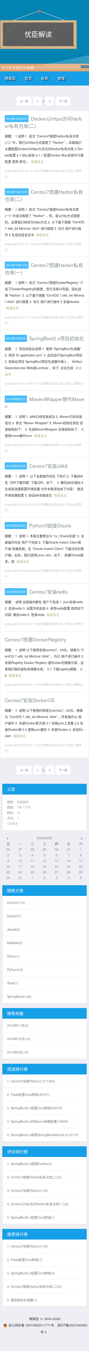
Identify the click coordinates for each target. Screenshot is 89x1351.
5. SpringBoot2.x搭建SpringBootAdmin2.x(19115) (42, 1134)
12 (18, 812)
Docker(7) (14, 916)
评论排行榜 (17, 1151)
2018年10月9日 (16, 338)
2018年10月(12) (18, 1038)
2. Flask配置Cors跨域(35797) (28, 1094)
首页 (28, 78)
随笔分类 (15, 890)
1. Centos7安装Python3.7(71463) (31, 1081)
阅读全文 (37, 161)
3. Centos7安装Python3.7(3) (27, 1190)
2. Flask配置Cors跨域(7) (24, 1259)
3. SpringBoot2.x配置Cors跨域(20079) (34, 1108)
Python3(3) (15, 969)
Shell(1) (12, 983)
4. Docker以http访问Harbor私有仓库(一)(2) (37, 1204)
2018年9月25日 (16, 466)
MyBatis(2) (15, 942)
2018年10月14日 (16, 119)
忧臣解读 (38, 34)
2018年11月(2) (18, 1025)
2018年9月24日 (16, 525)
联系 (44, 78)
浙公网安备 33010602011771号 (31, 1325)
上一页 (24, 101)
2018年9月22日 (16, 592)
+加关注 (12, 823)
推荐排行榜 (17, 1234)
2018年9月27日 (16, 399)
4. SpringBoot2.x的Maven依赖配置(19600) (37, 1121)
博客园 (10, 78)
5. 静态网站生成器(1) (22, 1300)
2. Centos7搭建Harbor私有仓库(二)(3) (34, 1177)
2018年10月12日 (16, 192)
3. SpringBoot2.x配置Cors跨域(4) (31, 1273)
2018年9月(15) (18, 1052)
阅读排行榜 (17, 1069)
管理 (61, 78)
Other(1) (13, 956)
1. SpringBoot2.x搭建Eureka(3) (29, 1163)
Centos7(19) (16, 902)
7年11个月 (24, 807)
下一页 (63, 101)
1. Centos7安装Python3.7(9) (27, 1246)
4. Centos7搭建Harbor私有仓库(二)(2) (34, 1286)
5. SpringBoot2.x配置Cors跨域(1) (31, 1217)
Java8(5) (13, 929)
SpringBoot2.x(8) (19, 996)
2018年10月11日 (16, 265)
